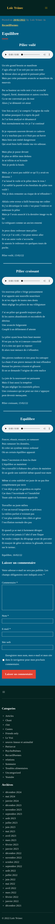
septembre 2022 (13, 866)
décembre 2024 (13, 792)
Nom (5, 615)
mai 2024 (10, 796)
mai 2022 (10, 883)
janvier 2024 (12, 800)
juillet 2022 (11, 875)
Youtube (9, 777)
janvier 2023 (12, 848)
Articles (9, 716)
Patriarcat (10, 746)
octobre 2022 (12, 862)
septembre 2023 (13, 814)
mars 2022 (10, 892)
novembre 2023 (13, 809)
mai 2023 (10, 831)
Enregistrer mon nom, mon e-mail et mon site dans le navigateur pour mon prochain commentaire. (28, 660)
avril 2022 (10, 888)
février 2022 (11, 897)
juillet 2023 (11, 822)
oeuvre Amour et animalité (19, 742)
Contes (9, 729)
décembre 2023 (13, 805)
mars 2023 (10, 840)
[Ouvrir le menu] (46, 8)
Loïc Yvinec (15, 8)
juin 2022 (10, 879)
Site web (6, 642)
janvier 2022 (12, 901)
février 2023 (11, 844)
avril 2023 (10, 835)
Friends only (11, 733)
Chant (8, 720)
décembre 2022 (13, 853)
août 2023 (10, 818)
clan (7, 724)
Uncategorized (13, 772)
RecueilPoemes (10, 25)
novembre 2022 (13, 857)
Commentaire (10, 582)
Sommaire (10, 764)
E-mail (6, 629)
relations (10, 759)
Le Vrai (9, 737)
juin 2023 (10, 827)
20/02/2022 (19, 19)
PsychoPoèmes (13, 750)
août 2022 (10, 870)
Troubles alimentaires (16, 768)
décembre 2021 (13, 905)
